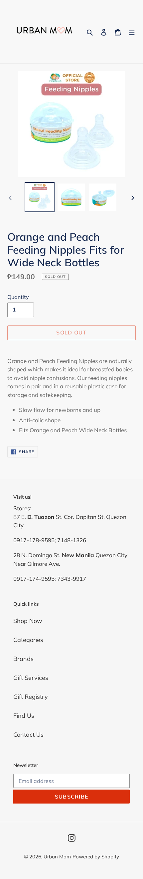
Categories (28, 640)
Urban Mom (57, 856)
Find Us (23, 715)
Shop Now (27, 621)
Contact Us (28, 734)
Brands (23, 659)
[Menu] (132, 32)
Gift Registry (30, 696)
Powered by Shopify (95, 856)
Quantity (18, 297)
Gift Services (30, 678)
